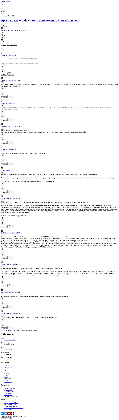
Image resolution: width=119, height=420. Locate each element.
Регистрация (8, 367)
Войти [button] (3, 11)
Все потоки (7, 2)
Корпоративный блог (11, 403)
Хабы (6, 377)
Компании (7, 378)
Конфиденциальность (11, 396)
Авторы (6, 380)
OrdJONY (4, 80)
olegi (2, 55)
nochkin (3, 170)
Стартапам (7, 409)
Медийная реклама (10, 404)
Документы (8, 393)
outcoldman (4, 198)
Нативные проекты (10, 406)
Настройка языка (6, 416)
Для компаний (9, 391)
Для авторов (8, 390)
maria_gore (4, 16)
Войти (6, 365)
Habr (11, 418)
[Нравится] (2, 65)
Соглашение (8, 395)
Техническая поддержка (19, 416)
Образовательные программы (13, 408)
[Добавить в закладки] (9, 74)
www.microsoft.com (10, 340)
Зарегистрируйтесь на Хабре (10, 330)
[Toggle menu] (1, 2)
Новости (7, 375)
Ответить (4, 74)
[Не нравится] (2, 70)
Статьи (6, 373)
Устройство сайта (10, 388)
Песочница (8, 382)
